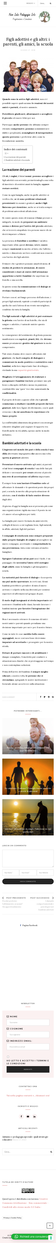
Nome (14, 1016)
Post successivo (40, 898)
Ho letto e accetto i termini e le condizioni (28, 1062)
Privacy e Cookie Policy (12, 1218)
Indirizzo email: (21, 1041)
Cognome (16, 1028)
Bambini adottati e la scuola (18, 160)
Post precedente (16, 898)
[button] (32, 1237)
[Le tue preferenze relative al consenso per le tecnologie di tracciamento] (51, 1238)
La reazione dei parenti (15, 157)
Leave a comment (8, 697)
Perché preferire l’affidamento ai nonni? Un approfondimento (12, 904)
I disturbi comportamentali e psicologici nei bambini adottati (45, 905)
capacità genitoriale (28, 370)
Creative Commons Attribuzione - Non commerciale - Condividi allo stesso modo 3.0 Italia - (25, 1203)
